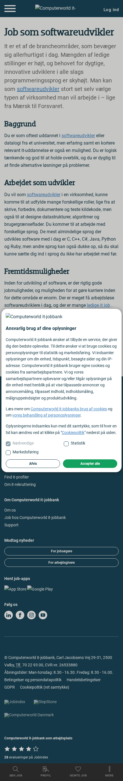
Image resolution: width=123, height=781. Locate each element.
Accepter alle (90, 464)
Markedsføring (26, 452)
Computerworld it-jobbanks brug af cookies (69, 409)
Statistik (78, 443)
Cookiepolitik (73, 432)
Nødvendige (23, 443)
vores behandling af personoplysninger (46, 415)
